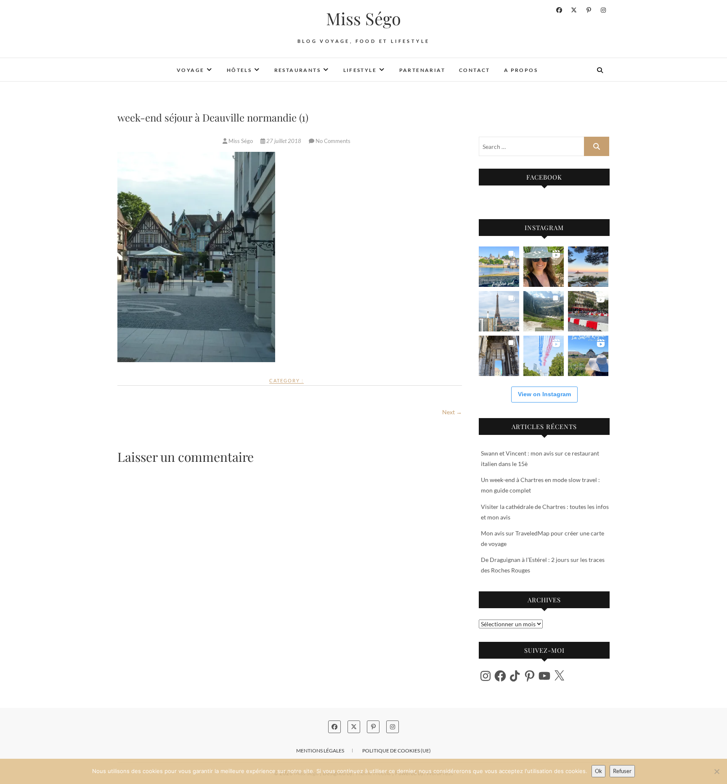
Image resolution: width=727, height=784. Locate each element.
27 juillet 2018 (283, 141)
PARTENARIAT (422, 70)
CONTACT (474, 70)
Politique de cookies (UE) (396, 750)
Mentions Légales (320, 750)
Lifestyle (360, 70)
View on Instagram (544, 394)
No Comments (333, 141)
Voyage (190, 70)
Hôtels (239, 70)
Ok (598, 771)
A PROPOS (521, 70)
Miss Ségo (363, 18)
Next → (452, 412)
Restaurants (297, 70)
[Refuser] (716, 771)
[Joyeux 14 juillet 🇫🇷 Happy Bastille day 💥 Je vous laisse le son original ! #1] (543, 356)
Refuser (622, 771)
